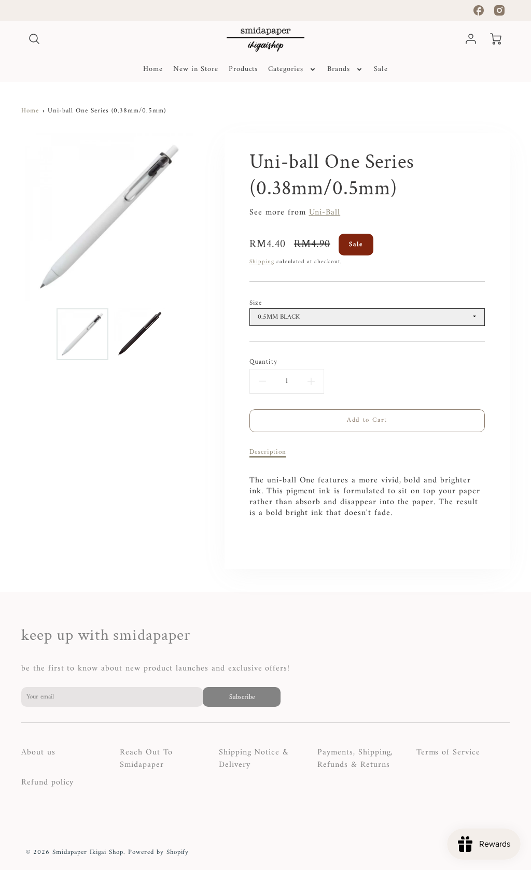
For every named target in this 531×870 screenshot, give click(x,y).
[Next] (206, 216)
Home (153, 69)
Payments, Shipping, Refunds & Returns (355, 758)
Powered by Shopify (158, 852)
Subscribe (241, 697)
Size (255, 303)
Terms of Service (448, 752)
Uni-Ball (325, 212)
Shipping (261, 261)
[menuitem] (153, 69)
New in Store (195, 69)
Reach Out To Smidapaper (146, 758)
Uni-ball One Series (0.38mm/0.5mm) (107, 111)
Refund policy (47, 782)
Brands (338, 69)
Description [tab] (267, 452)
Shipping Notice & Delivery (254, 758)
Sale (381, 69)
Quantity (263, 362)
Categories (285, 69)
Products (243, 69)
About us (38, 752)
